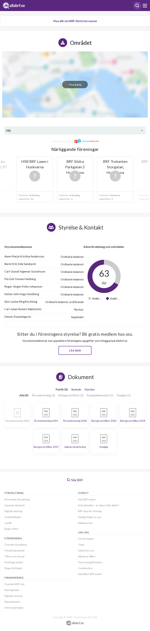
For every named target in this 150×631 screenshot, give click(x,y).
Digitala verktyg (13, 511)
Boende (76, 389)
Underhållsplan (12, 517)
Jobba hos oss (86, 550)
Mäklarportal (85, 522)
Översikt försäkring (15, 544)
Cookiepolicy (85, 568)
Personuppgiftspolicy (90, 562)
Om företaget (86, 538)
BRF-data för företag (90, 511)
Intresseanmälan (14, 607)
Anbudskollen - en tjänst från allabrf (98, 505)
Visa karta (75, 84)
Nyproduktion (12, 601)
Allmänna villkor (86, 556)
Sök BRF (77, 480)
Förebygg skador (13, 562)
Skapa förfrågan (13, 568)
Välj (8, 130)
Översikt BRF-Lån (14, 584)
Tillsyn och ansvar (14, 556)
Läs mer (75, 350)
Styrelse (90, 389)
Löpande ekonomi (14, 505)
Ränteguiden (11, 589)
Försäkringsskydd (14, 550)
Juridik (8, 522)
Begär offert (11, 528)
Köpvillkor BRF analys (90, 574)
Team (81, 544)
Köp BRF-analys (87, 499)
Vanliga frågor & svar (89, 517)
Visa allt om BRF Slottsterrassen (75, 21)
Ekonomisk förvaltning (17, 499)
